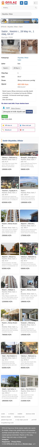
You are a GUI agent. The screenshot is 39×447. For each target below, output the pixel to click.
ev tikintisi (11, 414)
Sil (23, 130)
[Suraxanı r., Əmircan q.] (29, 311)
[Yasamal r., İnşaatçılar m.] (10, 179)
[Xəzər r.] (29, 179)
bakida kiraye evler (19, 417)
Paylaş (5, 116)
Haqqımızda (6, 441)
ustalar (3, 414)
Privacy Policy (16, 441)
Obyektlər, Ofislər (12, 26)
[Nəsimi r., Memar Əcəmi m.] (10, 212)
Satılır (21, 26)
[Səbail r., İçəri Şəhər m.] (10, 377)
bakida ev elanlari (6, 417)
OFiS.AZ (3, 26)
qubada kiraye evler (6, 419)
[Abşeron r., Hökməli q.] (29, 212)
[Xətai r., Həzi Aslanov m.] (10, 344)
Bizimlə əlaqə (27, 444)
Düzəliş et (8, 130)
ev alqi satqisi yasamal (21, 419)
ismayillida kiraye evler (7, 422)
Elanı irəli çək (26, 125)
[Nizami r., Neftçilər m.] (10, 278)
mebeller (20, 414)
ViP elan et (8, 125)
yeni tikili (34, 419)
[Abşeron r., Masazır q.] (10, 245)
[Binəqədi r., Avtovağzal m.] (29, 145)
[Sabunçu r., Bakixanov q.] (10, 145)
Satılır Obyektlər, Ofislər (13, 141)
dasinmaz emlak (30, 414)
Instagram (5, 439)
